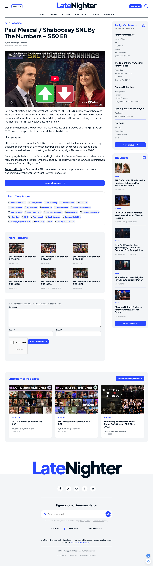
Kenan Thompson (34, 212)
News (117, 176)
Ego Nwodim (32, 207)
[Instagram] (76, 489)
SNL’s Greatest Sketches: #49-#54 (54, 282)
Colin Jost (83, 203)
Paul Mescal (38, 217)
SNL (51, 222)
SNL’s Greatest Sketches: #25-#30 (22, 258)
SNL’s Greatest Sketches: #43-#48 (22, 282)
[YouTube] (93, 489)
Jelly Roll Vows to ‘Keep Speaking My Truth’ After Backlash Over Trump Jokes (129, 247)
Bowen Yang (52, 203)
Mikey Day (15, 217)
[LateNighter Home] (77, 6)
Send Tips (17, 6)
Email (59, 330)
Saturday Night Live (73, 217)
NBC (26, 217)
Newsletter (135, 6)
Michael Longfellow (91, 212)
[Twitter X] (68, 489)
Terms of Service (98, 521)
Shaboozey (39, 222)
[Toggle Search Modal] (146, 6)
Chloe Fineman (68, 203)
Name (12, 330)
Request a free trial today (80, 542)
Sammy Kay (11, 156)
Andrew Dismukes (18, 203)
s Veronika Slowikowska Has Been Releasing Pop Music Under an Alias (130, 183)
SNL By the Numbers (66, 222)
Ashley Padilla (36, 203)
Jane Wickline (16, 212)
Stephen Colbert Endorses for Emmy (128, 309)
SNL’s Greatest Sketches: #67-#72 (74, 422)
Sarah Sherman (54, 217)
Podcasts (16, 23)
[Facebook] (60, 489)
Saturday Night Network (17, 42)
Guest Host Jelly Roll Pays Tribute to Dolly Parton (129, 278)
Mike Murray (11, 142)
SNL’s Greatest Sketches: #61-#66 (28, 422)
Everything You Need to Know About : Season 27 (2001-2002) (119, 424)
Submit (108, 514)
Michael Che (72, 212)
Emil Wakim (47, 207)
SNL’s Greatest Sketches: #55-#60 (86, 282)
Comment (13, 307)
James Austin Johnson (81, 207)
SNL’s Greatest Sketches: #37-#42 (86, 258)
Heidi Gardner (62, 207)
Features (118, 208)
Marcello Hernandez (54, 212)
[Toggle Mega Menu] (7, 6)
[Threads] (84, 489)
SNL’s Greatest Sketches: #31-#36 (54, 258)
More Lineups (129, 144)
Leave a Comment (53, 183)
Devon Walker (16, 207)
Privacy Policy (85, 521)
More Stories (129, 323)
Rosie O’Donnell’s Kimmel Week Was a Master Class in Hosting (129, 215)
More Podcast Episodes (129, 378)
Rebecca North (13, 169)
